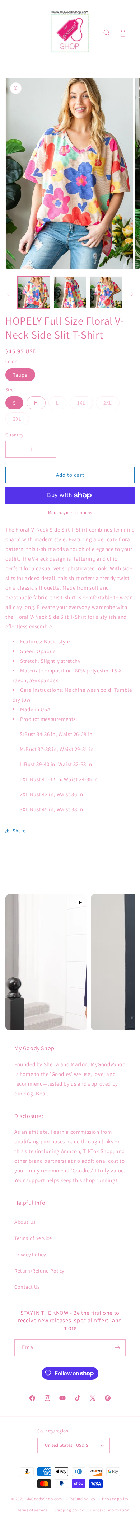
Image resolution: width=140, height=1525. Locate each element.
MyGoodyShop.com (44, 1498)
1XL (85, 404)
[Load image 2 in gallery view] (69, 292)
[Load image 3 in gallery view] (106, 292)
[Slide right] (132, 294)
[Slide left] (8, 294)
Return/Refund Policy (39, 1270)
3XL (21, 420)
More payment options (70, 512)
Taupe (20, 375)
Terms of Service (33, 1238)
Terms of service (32, 1509)
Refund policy (82, 1498)
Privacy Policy (30, 1254)
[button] (14, 33)
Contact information (109, 1509)
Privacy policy (115, 1498)
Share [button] (19, 830)
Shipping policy (69, 1509)
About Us (25, 1222)
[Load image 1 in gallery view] (34, 292)
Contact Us (27, 1287)
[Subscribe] (117, 1347)
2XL (111, 404)
